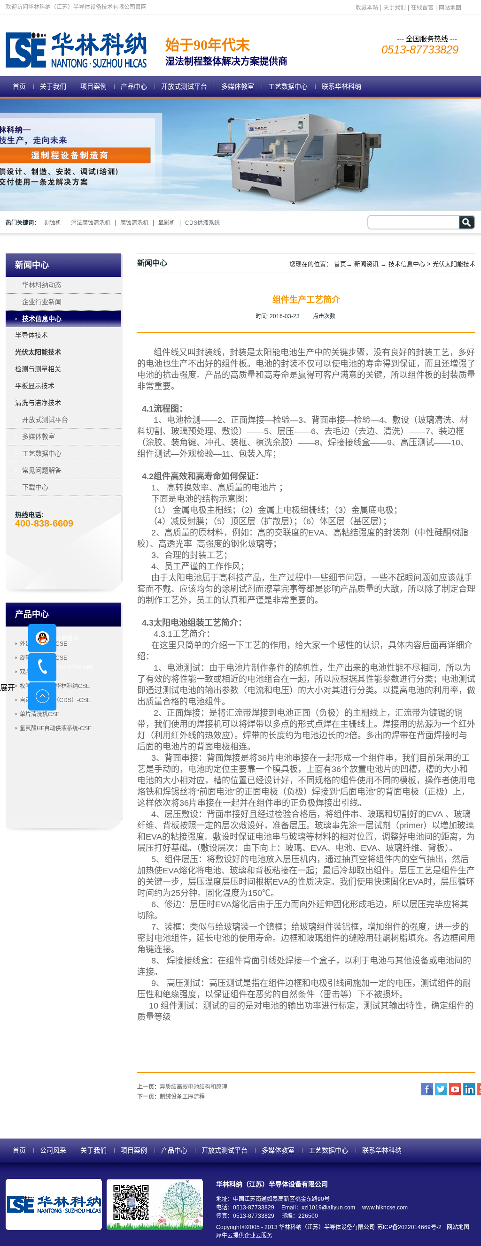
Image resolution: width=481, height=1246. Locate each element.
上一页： (182, 1087)
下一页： (171, 1096)
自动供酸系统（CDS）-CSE (55, 700)
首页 (19, 86)
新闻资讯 (366, 264)
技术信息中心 (406, 264)
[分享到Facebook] (427, 1089)
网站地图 (456, 1227)
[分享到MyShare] (455, 1089)
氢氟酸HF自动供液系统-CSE (56, 728)
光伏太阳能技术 (454, 264)
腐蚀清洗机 (134, 223)
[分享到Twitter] (441, 1089)
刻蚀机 (52, 223)
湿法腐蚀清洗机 (90, 223)
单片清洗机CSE (40, 714)
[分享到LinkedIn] (469, 1089)
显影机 (166, 223)
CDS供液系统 (202, 223)
